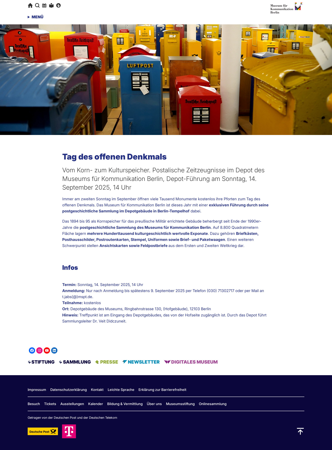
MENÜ (37, 17)
